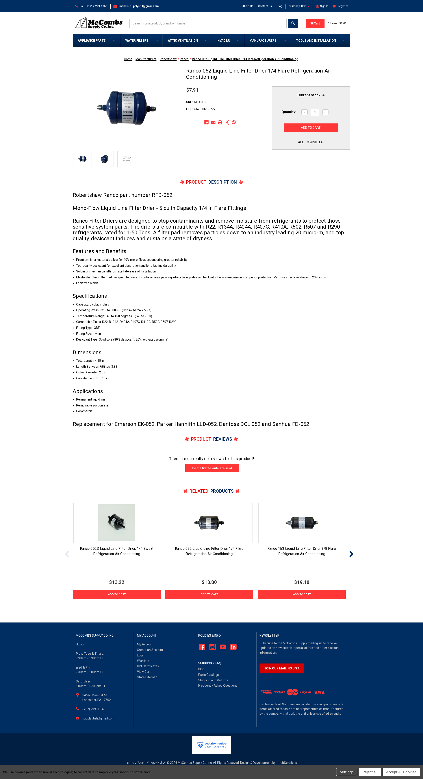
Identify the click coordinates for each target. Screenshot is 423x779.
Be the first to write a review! (212, 468)
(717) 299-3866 (93, 709)
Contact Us (265, 6)
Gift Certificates (148, 666)
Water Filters (136, 40)
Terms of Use (134, 762)
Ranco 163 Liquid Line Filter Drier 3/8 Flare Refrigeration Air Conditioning (301, 551)
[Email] (213, 122)
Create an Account (150, 650)
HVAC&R (223, 40)
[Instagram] (211, 647)
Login (141, 655)
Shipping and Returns (213, 680)
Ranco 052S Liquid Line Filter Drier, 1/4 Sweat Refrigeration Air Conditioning (117, 551)
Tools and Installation (316, 40)
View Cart (143, 671)
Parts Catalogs (208, 674)
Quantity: (289, 112)
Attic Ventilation (183, 40)
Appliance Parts (92, 40)
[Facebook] (206, 122)
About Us (247, 6)
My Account (145, 644)
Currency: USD (298, 6)
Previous (67, 553)
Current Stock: (310, 95)
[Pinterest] (234, 122)
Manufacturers (262, 40)
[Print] (220, 122)
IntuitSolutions (287, 762)
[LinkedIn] (232, 647)
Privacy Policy (156, 762)
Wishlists (143, 661)
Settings (347, 772)
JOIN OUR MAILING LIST (281, 668)
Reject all (370, 772)
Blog (279, 6)
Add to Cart (117, 594)
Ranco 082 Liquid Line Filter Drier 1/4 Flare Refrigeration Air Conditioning (209, 551)
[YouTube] (221, 647)
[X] (227, 122)
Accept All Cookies (401, 772)
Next (351, 553)
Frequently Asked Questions (217, 685)
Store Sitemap (147, 677)
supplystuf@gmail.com (98, 718)
